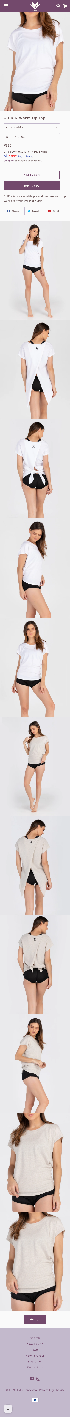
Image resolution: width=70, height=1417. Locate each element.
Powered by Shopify (51, 1390)
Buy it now (31, 185)
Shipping (9, 160)
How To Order (35, 1355)
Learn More (25, 156)
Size (8, 137)
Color (9, 127)
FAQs (35, 1349)
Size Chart (35, 1361)
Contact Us (35, 1367)
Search (35, 1338)
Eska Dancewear (27, 1390)
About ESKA (35, 1344)
